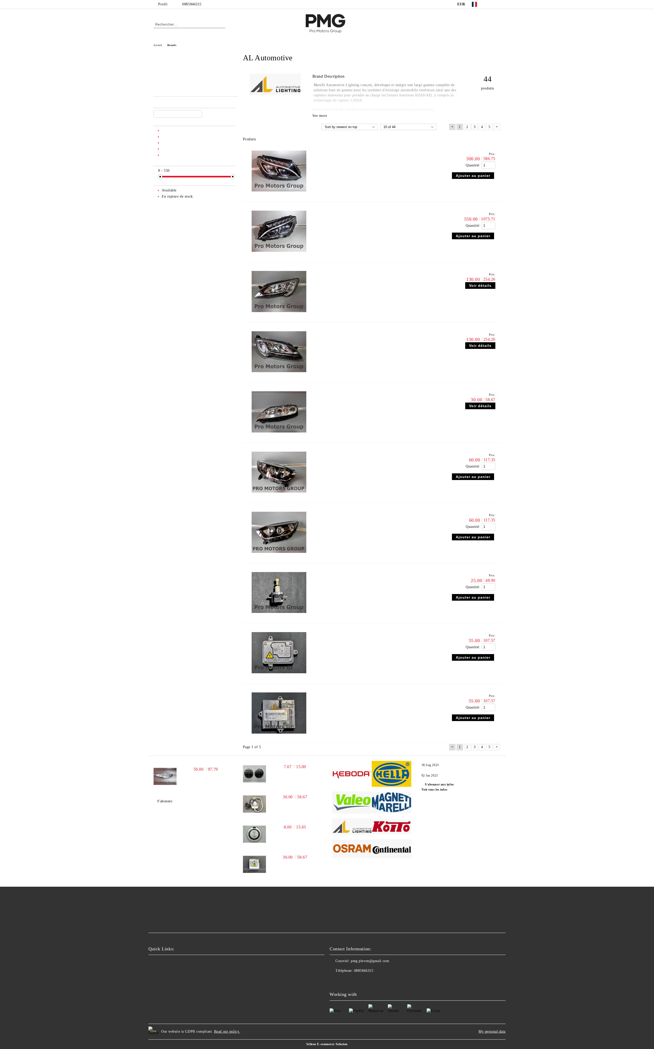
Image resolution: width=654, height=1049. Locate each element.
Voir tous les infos (435, 789)
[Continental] (391, 849)
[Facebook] (490, 4)
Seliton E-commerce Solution (327, 1044)
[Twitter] (497, 4)
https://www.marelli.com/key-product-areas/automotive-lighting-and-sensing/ (373, 109)
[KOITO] (391, 827)
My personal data (492, 1031)
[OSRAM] (352, 850)
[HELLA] (391, 775)
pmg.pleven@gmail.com (370, 961)
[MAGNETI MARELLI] (391, 803)
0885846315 (192, 4)
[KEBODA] (352, 774)
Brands (171, 45)
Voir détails (480, 285)
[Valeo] (352, 803)
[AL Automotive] (275, 94)
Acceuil (158, 45)
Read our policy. (227, 1031)
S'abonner (165, 801)
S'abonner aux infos (439, 784)
